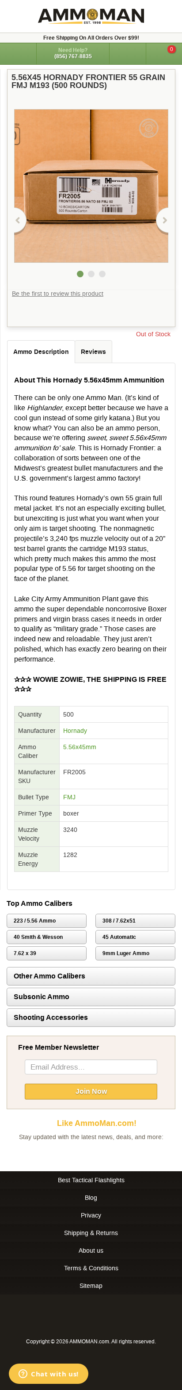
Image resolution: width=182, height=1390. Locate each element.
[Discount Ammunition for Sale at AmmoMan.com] (91, 16)
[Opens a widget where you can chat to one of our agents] (48, 1375)
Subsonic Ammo (41, 996)
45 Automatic (119, 937)
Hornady (75, 730)
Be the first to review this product (57, 293)
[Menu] (18, 53)
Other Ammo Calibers (49, 976)
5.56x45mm (79, 746)
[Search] (127, 53)
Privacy (91, 1215)
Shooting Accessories (51, 1017)
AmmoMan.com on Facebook (89, 1154)
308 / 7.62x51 (119, 921)
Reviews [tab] (93, 351)
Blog (91, 1197)
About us (91, 1250)
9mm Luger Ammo (125, 953)
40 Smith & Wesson (38, 937)
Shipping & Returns (91, 1232)
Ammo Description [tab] (41, 351)
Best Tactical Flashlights (91, 1180)
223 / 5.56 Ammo (35, 921)
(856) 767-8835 (73, 56)
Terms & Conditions (91, 1268)
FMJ (69, 797)
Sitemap (91, 1285)
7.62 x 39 (25, 953)
